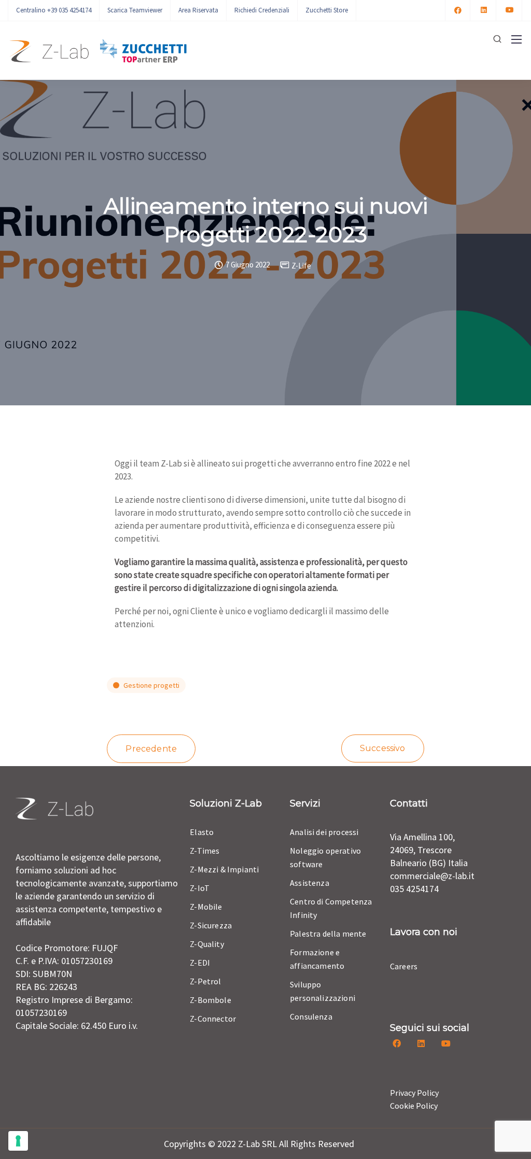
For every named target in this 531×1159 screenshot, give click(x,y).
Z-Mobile (206, 906)
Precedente (151, 749)
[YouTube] (509, 10)
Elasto (202, 832)
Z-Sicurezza (211, 925)
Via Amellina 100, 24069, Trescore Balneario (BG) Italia (429, 850)
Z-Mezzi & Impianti (224, 869)
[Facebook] (457, 10)
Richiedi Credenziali (261, 10)
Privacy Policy (414, 1092)
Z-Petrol (205, 981)
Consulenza (311, 1016)
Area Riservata (198, 10)
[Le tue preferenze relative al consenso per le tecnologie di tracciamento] (18, 1141)
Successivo (383, 748)
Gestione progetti (151, 685)
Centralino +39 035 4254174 (53, 10)
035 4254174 (414, 889)
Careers (403, 966)
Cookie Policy (414, 1105)
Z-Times (204, 850)
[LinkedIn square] (483, 10)
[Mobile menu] (516, 39)
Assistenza (309, 883)
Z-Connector (213, 1018)
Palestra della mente (328, 933)
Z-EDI (200, 962)
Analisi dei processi (324, 832)
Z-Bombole (210, 1000)
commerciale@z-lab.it (432, 876)
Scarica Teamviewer (134, 10)
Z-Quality (206, 944)
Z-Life (301, 266)
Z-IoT (199, 888)
